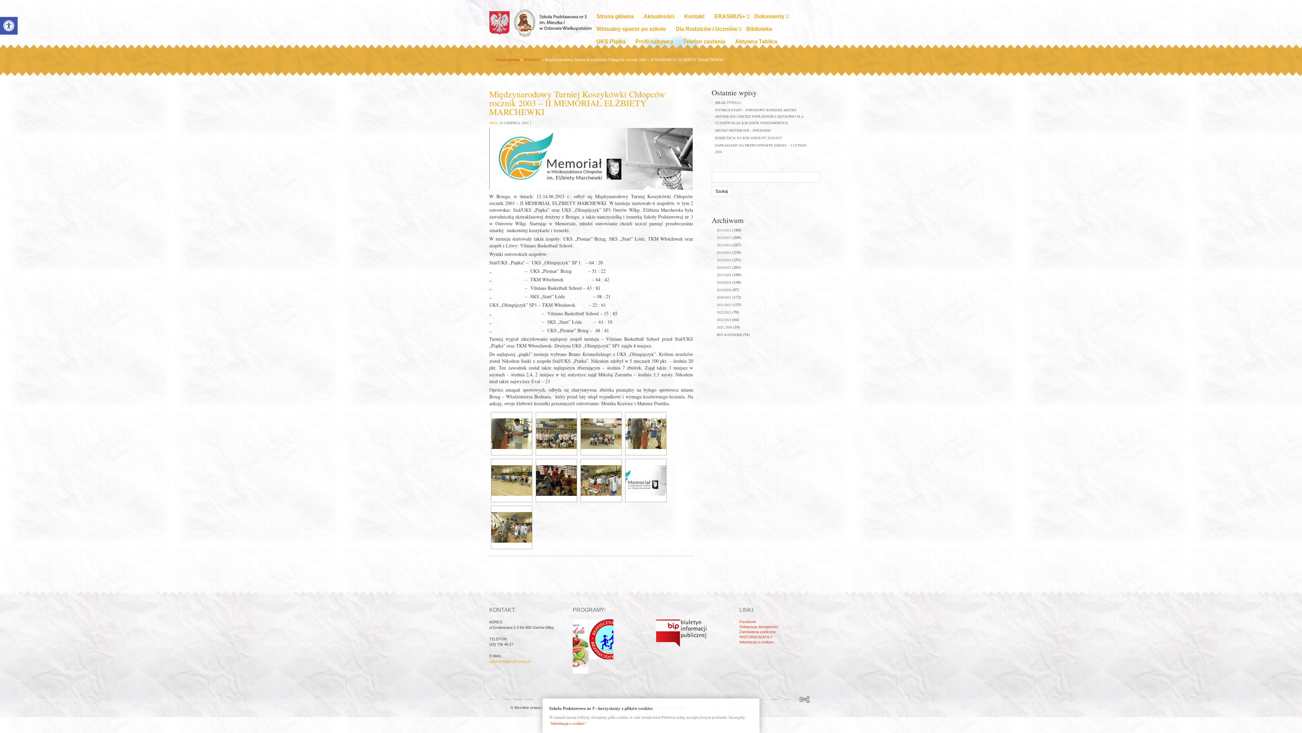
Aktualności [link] (659, 16)
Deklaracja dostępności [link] (758, 627)
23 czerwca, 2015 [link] (514, 122)
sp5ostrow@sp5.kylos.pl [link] (509, 661)
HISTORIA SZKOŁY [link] (755, 637)
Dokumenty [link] (769, 16)
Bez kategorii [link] (729, 334)
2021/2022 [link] (724, 304)
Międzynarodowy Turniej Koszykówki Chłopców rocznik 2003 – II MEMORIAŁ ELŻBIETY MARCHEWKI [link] (577, 102)
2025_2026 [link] (724, 327)
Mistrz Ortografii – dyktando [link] (743, 130)
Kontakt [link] (694, 16)
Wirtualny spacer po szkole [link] (631, 29)
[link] (9, 26)
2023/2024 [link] (724, 319)
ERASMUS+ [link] (729, 16)
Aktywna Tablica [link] (756, 41)
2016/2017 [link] (724, 267)
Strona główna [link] (615, 16)
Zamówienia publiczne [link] (757, 632)
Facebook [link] (747, 622)
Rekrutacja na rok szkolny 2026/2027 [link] (748, 137)
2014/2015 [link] (532, 59)
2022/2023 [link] (724, 312)
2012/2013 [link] (724, 237)
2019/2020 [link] (724, 289)
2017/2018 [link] (724, 274)
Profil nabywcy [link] (654, 41)
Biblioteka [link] (759, 29)
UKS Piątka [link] (611, 41)
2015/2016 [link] (724, 260)
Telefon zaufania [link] (704, 41)
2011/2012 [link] (724, 230)
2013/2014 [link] (724, 245)
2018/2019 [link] (724, 282)
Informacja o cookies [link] (756, 642)
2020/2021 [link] (724, 297)
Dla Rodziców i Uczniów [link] (706, 29)
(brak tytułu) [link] (728, 102)
